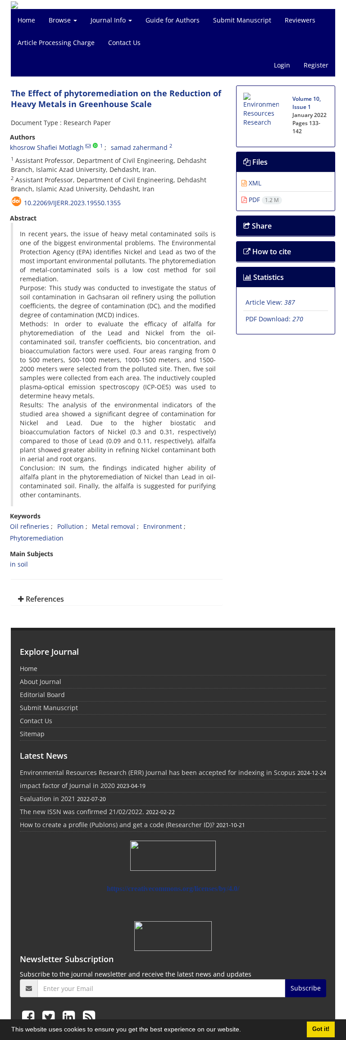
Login (282, 65)
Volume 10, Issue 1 (306, 103)
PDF (263, 199)
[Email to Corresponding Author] (88, 146)
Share (261, 226)
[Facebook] (30, 1016)
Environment (162, 526)
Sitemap (32, 733)
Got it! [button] (320, 1029)
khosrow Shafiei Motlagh (47, 147)
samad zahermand (139, 147)
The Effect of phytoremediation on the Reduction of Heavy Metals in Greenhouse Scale (116, 98)
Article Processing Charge (56, 42)
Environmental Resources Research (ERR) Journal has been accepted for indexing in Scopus (158, 772)
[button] (244, 1030)
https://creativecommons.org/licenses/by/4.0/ (173, 888)
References (44, 599)
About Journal (40, 681)
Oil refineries (29, 526)
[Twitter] (50, 1016)
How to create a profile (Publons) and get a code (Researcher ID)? (117, 824)
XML (254, 183)
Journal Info (109, 20)
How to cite (270, 252)
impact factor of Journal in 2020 (67, 785)
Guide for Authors (173, 20)
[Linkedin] (70, 1016)
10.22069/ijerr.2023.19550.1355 (72, 202)
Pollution (70, 526)
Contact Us (124, 42)
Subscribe (306, 988)
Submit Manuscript (242, 20)
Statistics (267, 277)
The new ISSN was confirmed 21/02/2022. (82, 811)
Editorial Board (42, 694)
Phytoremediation (37, 538)
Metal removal (113, 526)
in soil (19, 564)
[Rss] (89, 1016)
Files (259, 162)
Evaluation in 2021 (47, 798)
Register (316, 65)
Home (26, 20)
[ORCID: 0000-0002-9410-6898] (95, 146)
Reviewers (300, 20)
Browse (61, 20)
